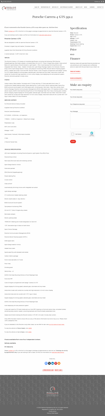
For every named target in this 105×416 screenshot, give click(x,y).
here (56, 27)
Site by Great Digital (52, 413)
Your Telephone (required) (77, 104)
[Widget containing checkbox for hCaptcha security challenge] (82, 134)
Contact (99, 7)
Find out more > (75, 71)
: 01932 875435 (6, 1)
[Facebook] (46, 363)
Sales (36, 7)
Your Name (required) (76, 89)
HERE (30, 328)
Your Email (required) (76, 97)
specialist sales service (45, 35)
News (85, 7)
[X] (49, 363)
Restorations (45, 7)
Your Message (74, 111)
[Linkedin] (52, 363)
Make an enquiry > (76, 78)
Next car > (59, 370)
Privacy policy (52, 411)
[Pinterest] (55, 363)
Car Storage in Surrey (66, 7)
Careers (92, 7)
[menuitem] (36, 7)
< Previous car (48, 370)
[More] (59, 363)
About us (78, 7)
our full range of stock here (56, 324)
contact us (11, 31)
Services (54, 7)
